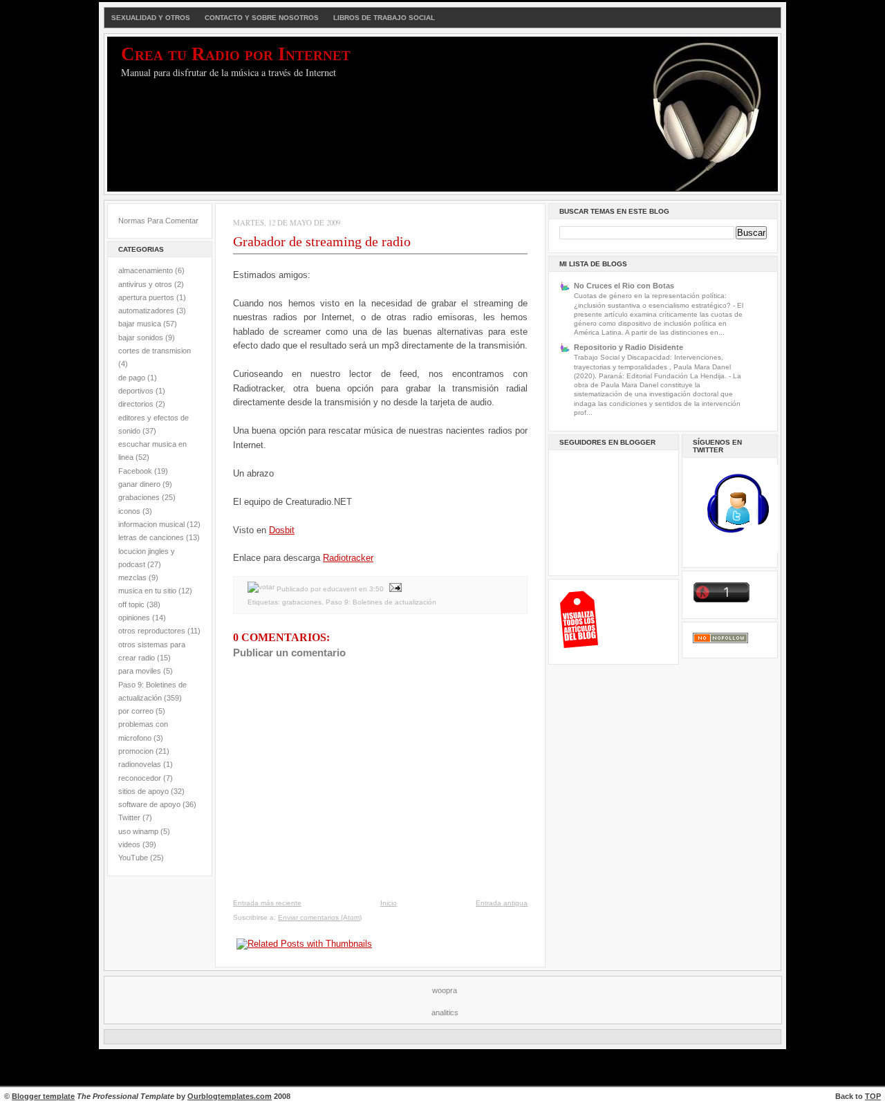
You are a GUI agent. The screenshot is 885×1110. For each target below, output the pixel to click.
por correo (135, 711)
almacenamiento (145, 270)
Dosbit (282, 530)
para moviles (139, 671)
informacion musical (151, 524)
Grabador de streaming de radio (322, 241)
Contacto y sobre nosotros (262, 17)
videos (129, 844)
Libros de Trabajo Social (384, 17)
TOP (873, 1096)
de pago (131, 377)
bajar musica (139, 324)
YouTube (133, 857)
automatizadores (146, 310)
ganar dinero (139, 484)
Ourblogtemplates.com (229, 1096)
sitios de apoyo (143, 791)
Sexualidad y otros (150, 17)
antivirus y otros (145, 284)
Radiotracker (348, 558)
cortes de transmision (154, 350)
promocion (135, 751)
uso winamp (138, 831)
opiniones (134, 617)
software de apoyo (149, 804)
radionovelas (139, 764)
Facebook (135, 471)
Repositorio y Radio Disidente (628, 347)
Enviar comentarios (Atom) (320, 917)
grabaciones (139, 497)
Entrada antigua (502, 903)
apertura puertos (146, 297)
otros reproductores (151, 631)
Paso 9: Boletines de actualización (381, 602)
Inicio (388, 903)
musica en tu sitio (147, 590)
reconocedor (139, 778)
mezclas (132, 577)
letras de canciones (151, 537)
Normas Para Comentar (158, 220)
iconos (129, 511)
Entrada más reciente (267, 903)
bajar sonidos (140, 337)
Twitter (129, 817)
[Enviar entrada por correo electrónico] (394, 589)
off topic (131, 604)
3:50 (376, 589)
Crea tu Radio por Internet (236, 54)
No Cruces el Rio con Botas (624, 285)
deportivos (135, 391)
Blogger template (43, 1096)
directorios (135, 404)
